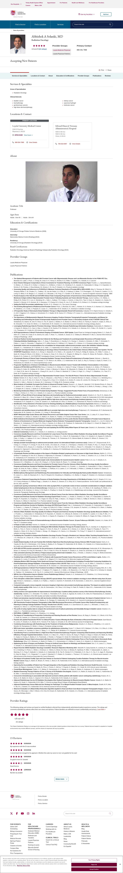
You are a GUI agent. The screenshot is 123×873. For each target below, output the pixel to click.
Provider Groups (83, 76)
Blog (65, 839)
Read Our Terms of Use (23, 865)
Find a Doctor (20, 24)
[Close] (120, 864)
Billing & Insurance (16, 831)
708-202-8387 (62, 144)
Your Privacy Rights (94, 860)
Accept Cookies (94, 869)
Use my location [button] (86, 14)
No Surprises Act (15, 850)
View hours (27, 135)
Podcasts (84, 841)
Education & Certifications (65, 76)
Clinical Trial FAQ (51, 844)
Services (60, 24)
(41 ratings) (43, 49)
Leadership (67, 836)
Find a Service (42, 803)
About (50, 76)
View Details (33, 142)
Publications (97, 76)
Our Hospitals (15, 4)
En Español (67, 846)
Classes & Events (16, 845)
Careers (28, 5)
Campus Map (14, 848)
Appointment (51, 2)
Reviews (108, 76)
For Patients (63, 2)
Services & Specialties (19, 76)
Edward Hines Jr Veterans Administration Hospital (66, 127)
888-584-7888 (82, 50)
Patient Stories (86, 838)
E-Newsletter (85, 843)
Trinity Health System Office (34, 2)
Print (102, 70)
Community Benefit (70, 844)
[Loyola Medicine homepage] (18, 17)
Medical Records (15, 838)
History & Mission (69, 831)
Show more (60, 779)
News (65, 841)
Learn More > (101, 709)
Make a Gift (38, 5)
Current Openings (51, 826)
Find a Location (40, 24)
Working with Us (51, 829)
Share (109, 70)
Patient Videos (86, 836)
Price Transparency (16, 853)
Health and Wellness (78, 2)
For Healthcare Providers (96, 2)
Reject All (94, 864)
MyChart (106, 14)
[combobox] (93, 24)
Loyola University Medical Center (26, 126)
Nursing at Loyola (33, 845)
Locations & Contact (38, 76)
